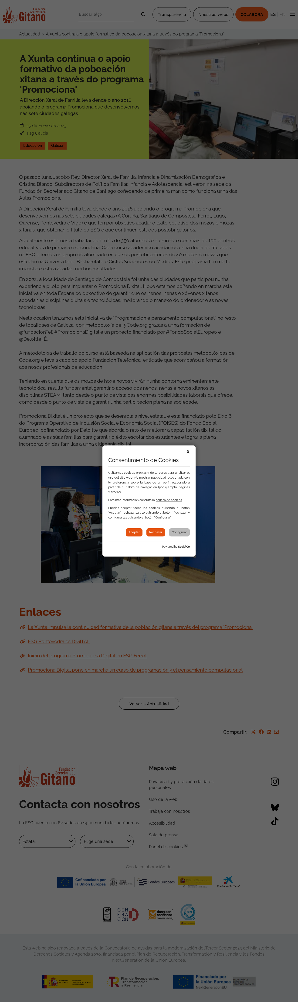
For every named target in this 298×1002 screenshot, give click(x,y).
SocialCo (184, 546)
